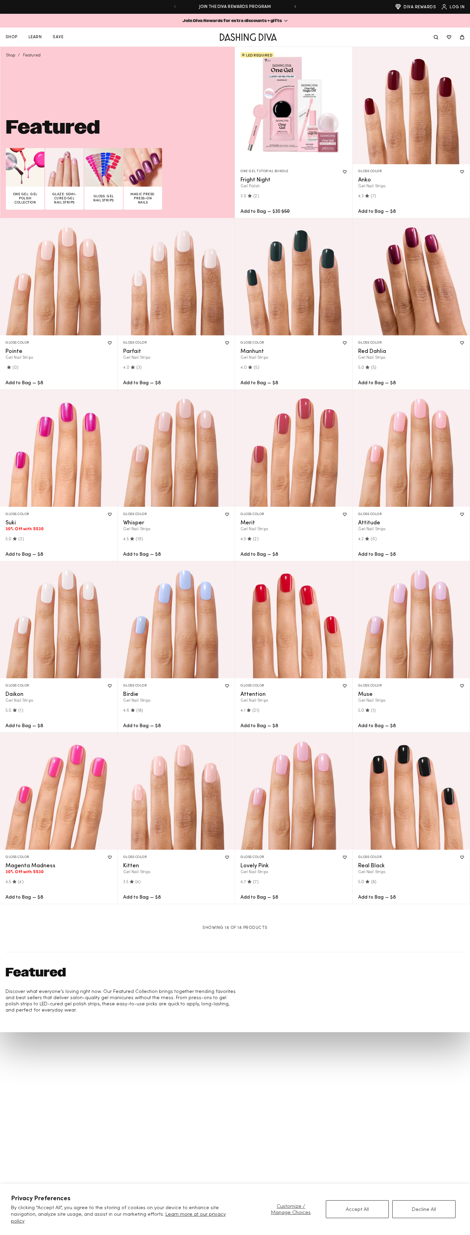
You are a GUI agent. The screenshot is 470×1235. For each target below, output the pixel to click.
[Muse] (411, 620)
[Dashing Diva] (248, 37)
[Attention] (293, 620)
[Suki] (58, 448)
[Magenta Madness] (58, 791)
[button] (235, 21)
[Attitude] (411, 448)
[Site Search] (436, 37)
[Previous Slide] (174, 6)
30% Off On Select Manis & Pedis (235, 6)
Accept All (357, 1209)
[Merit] (293, 448)
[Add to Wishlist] (345, 172)
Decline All (424, 1209)
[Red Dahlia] (411, 277)
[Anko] (411, 105)
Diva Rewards (420, 6)
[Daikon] (58, 620)
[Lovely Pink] (293, 791)
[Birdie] (176, 620)
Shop (10, 54)
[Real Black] (411, 791)
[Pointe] (58, 277)
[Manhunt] (293, 277)
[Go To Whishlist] (449, 37)
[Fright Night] (293, 105)
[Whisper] (176, 448)
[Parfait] (176, 277)
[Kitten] (176, 791)
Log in (457, 6)
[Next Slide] (295, 6)
